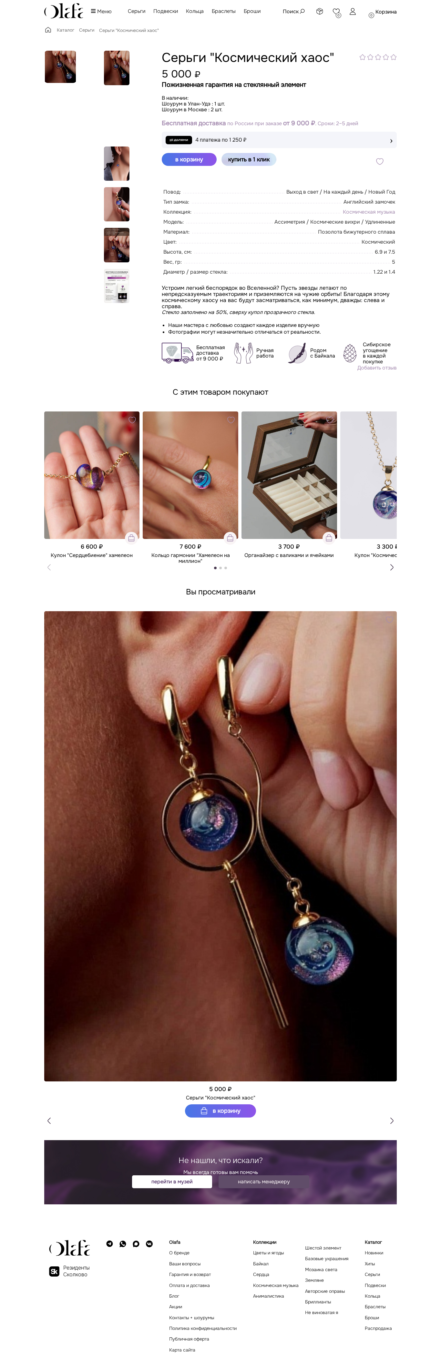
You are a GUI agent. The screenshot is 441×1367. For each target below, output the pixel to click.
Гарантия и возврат (190, 1274)
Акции (175, 1306)
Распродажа (378, 1328)
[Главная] (48, 32)
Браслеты (224, 11)
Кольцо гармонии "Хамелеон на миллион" (190, 558)
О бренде (179, 1253)
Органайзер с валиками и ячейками (289, 555)
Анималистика (268, 1296)
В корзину (226, 1110)
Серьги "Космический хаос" (220, 1098)
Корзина (386, 11)
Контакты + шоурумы (191, 1317)
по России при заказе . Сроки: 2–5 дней (260, 123)
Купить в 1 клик (249, 159)
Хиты (370, 1263)
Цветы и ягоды (268, 1253)
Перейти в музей (172, 1181)
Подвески (165, 11)
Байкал (261, 1263)
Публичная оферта (189, 1339)
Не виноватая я (321, 1312)
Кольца (195, 11)
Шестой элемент (323, 1248)
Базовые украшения (326, 1258)
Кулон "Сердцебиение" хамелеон (92, 555)
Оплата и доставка (189, 1285)
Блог (174, 1296)
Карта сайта (182, 1350)
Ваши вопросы (184, 1263)
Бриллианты (318, 1302)
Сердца (261, 1274)
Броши (252, 11)
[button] (392, 567)
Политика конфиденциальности (203, 1328)
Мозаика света (321, 1269)
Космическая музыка (369, 211)
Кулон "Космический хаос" (387, 555)
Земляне (314, 1280)
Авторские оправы (325, 1291)
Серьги (136, 11)
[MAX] (136, 1296)
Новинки (374, 1253)
